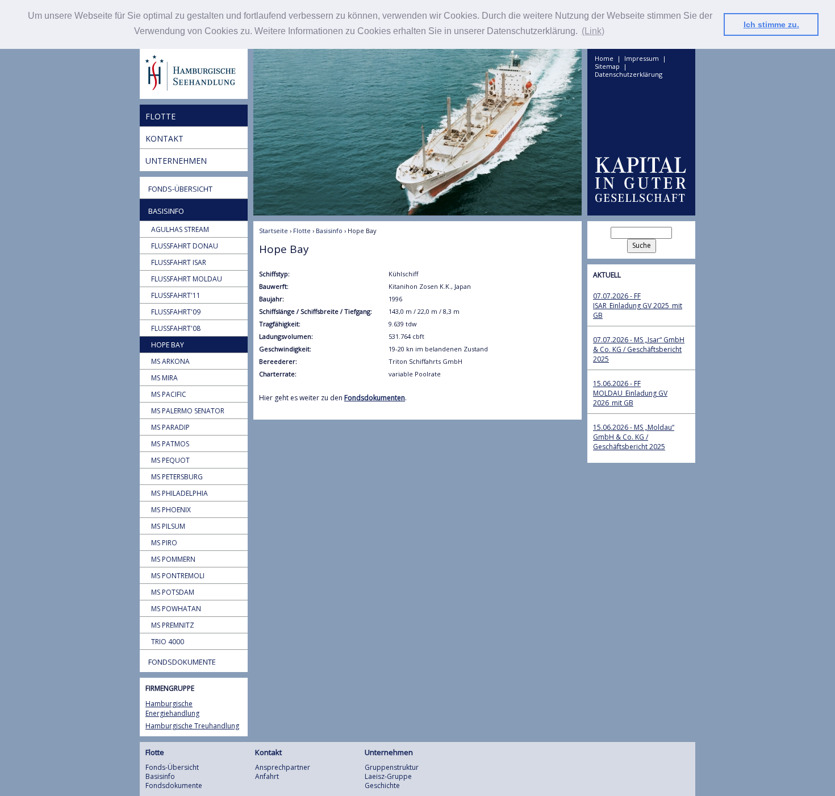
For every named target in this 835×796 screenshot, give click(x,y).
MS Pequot (170, 460)
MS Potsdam (172, 592)
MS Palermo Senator (187, 411)
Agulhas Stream (180, 229)
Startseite (273, 230)
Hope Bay (167, 345)
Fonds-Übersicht (180, 189)
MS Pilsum (168, 526)
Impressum (641, 59)
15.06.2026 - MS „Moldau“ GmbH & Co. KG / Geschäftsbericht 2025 (633, 436)
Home (604, 59)
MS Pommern (173, 559)
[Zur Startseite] (194, 74)
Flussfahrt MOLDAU (186, 279)
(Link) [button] (593, 31)
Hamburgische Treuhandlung (192, 726)
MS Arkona (170, 361)
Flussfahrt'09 (176, 312)
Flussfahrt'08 (176, 328)
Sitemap (607, 67)
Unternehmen (176, 160)
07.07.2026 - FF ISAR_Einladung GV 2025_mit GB (637, 305)
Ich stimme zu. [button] (771, 24)
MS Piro (164, 543)
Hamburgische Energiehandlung (172, 708)
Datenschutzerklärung (628, 74)
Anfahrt (267, 776)
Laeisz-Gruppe (388, 776)
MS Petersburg (177, 477)
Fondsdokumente (182, 662)
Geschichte (382, 785)
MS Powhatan (176, 608)
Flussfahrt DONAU (184, 246)
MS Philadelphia (179, 493)
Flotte (160, 116)
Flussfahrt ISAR (178, 262)
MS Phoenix (171, 510)
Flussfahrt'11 (176, 295)
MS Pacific (168, 394)
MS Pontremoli (177, 576)
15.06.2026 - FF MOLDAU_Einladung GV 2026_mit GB (630, 393)
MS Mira (164, 378)
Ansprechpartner (282, 767)
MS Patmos (170, 444)
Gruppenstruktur (392, 767)
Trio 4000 (167, 641)
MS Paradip (170, 427)
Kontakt (164, 138)
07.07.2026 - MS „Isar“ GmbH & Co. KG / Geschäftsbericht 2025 (638, 349)
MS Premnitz (172, 625)
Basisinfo (166, 211)
